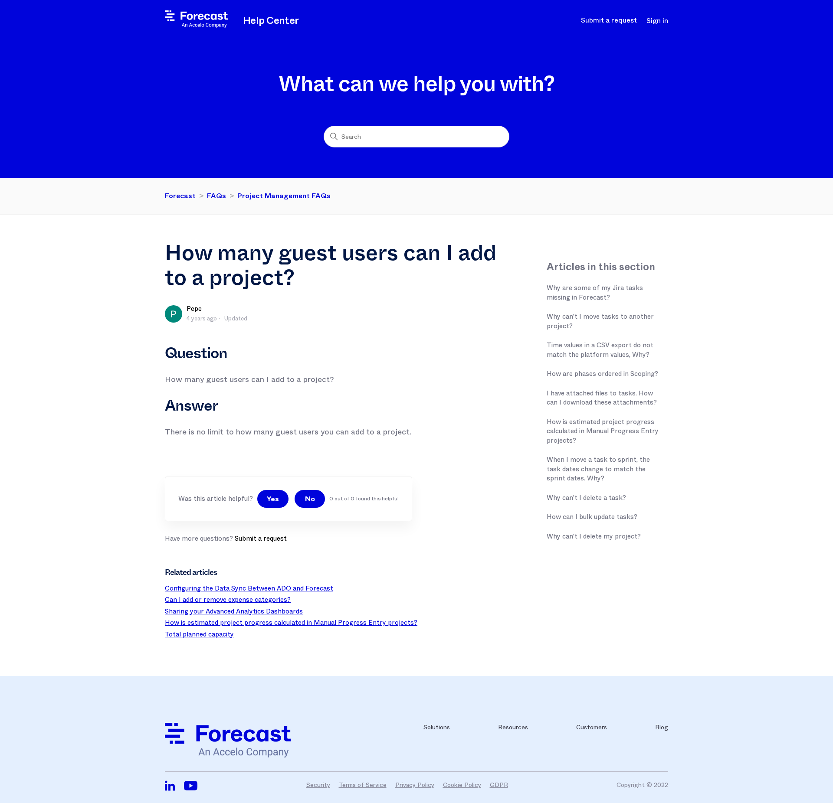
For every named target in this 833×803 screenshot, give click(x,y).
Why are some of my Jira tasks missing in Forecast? (595, 292)
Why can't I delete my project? (594, 536)
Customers (591, 727)
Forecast (180, 196)
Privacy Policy (414, 784)
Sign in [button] (657, 21)
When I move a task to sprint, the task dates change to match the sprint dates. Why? (598, 469)
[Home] (196, 25)
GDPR (499, 784)
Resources (513, 727)
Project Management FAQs (284, 196)
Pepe (194, 308)
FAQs (216, 196)
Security (318, 784)
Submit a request (609, 20)
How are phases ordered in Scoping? (602, 374)
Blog (661, 727)
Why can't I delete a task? (586, 498)
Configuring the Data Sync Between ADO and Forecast (249, 588)
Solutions (436, 727)
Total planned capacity (199, 634)
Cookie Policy (462, 784)
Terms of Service (363, 784)
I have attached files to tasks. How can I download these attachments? (602, 398)
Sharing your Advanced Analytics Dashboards (234, 611)
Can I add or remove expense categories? (228, 599)
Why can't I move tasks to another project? (600, 321)
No (310, 499)
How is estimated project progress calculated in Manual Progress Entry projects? (603, 431)
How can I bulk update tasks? (592, 517)
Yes (273, 499)
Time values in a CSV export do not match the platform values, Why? (600, 349)
